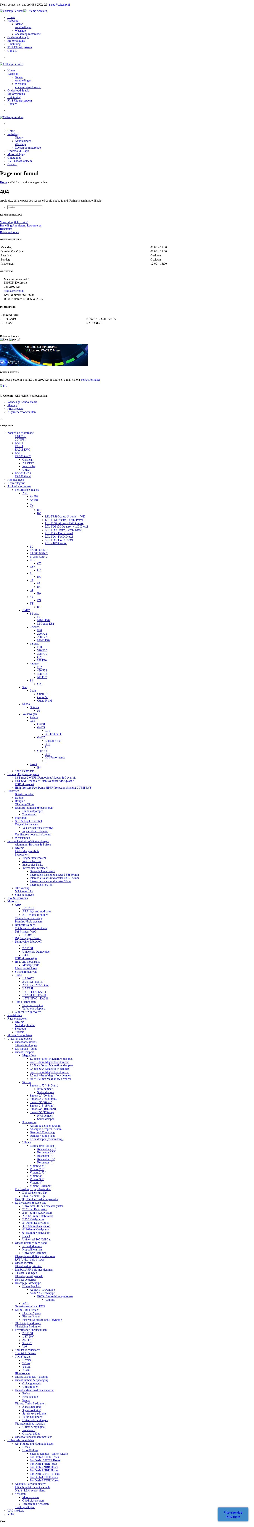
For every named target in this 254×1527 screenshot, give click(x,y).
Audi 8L (50, 1299)
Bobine (19, 797)
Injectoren (21, 817)
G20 (39, 657)
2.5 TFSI (20, 439)
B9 (31, 546)
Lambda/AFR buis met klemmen (34, 1269)
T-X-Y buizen (23, 1356)
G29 (39, 683)
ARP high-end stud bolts (36, 911)
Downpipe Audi (31, 1286)
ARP (18, 904)
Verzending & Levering (14, 222)
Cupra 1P (42, 693)
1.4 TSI (26, 955)
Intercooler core (31, 861)
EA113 (19, 452)
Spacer (26, 1400)
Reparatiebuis (30, 1396)
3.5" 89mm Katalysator (36, 1226)
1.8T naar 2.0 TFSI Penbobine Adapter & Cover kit (45, 777)
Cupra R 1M (44, 700)
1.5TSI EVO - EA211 (35, 998)
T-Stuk (26, 1363)
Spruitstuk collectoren (27, 1349)
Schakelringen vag (26, 971)
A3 (31, 506)
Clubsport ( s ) (53, 740)
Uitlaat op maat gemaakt (29, 1276)
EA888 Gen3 (23, 473)
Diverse (19, 847)
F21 (39, 616)
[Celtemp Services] (23, 10)
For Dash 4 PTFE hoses (44, 1477)
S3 (31, 580)
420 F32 (42, 670)
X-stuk (26, 1370)
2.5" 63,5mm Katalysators (37, 1216)
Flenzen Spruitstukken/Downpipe (42, 1319)
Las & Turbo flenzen (27, 1309)
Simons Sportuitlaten (19, 1035)
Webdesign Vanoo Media (22, 402)
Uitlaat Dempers (24, 1052)
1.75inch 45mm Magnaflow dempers (51, 1058)
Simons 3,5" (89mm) (42, 1105)
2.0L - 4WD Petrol (56, 543)
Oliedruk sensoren (33, 1500)
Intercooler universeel (35, 867)
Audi (25, 493)
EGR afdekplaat (24, 784)
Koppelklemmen (32, 1249)
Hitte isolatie (22, 1373)
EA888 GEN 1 (39, 550)
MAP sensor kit (24, 891)
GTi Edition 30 (53, 734)
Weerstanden (22, 837)
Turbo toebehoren (25, 1001)
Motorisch (13, 901)
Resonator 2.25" (46, 1149)
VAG (25, 1303)
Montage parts (30, 965)
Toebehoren (29, 814)
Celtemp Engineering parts (23, 774)
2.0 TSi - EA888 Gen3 (35, 985)
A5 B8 (34, 499)
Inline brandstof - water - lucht (32, 1487)
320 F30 (42, 650)
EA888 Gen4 (23, 476)
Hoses (26, 1447)
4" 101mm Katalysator (35, 1229)
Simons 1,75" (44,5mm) (44, 1085)
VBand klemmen (32, 1246)
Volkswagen (29, 714)
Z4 (31, 680)
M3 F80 (42, 660)
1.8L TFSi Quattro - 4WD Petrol (64, 519)
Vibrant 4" (36, 1182)
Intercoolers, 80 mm (41, 884)
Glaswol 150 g (31, 1433)
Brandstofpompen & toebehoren (34, 807)
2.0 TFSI (27, 948)
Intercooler (28, 466)
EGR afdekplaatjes (26, 958)
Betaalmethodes (9, 232)
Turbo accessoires (32, 1005)
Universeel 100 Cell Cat (36, 1239)
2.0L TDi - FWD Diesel (59, 533)
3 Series (34, 643)
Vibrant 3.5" (37, 1179)
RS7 (32, 566)
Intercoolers (22, 854)
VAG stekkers (15, 1510)
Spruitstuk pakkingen (34, 1413)
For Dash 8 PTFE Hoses (44, 1457)
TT (31, 603)
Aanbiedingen (23, 27)
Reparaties (6, 228)
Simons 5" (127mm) (42, 1112)
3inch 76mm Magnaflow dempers (49, 1072)
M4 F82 (42, 677)
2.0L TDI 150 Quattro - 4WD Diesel (66, 526)
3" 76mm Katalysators (35, 1222)
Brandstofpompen (32, 811)
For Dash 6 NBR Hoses (44, 1467)
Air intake (28, 462)
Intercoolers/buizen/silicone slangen (28, 841)
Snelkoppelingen (25, 1507)
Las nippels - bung (26, 1048)
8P (38, 509)
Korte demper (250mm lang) (46, 1139)
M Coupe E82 (45, 623)
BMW (26, 610)
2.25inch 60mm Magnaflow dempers (51, 1065)
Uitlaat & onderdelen (19, 1038)
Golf (32, 720)
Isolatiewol (28, 1430)
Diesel (26, 1236)
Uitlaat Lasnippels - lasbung (31, 1376)
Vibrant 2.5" (37, 1169)
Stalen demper (45, 1092)
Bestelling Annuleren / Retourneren (20, 225)
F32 (39, 667)
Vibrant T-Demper (40, 1185)
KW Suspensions (17, 898)
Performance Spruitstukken (31, 1329)
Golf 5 (41, 727)
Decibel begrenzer (25, 1279)
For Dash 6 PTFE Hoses (44, 1480)
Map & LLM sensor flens (30, 1490)
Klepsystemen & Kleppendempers (35, 1256)
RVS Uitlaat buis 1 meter (29, 1259)
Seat (24, 687)
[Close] (1, 419)
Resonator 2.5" (46, 1152)
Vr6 (24, 1346)
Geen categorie (16, 483)
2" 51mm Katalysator (34, 1209)
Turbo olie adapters (33, 1008)
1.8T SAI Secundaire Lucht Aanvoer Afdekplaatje (44, 780)
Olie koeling (22, 888)
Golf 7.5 (42, 750)
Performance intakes (27, 489)
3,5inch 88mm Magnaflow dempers (51, 1075)
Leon (33, 690)
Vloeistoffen (14, 1015)
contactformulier (90, 379)
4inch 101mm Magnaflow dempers (50, 1078)
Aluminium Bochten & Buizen (33, 844)
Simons (26, 1082)
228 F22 (42, 637)
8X (39, 576)
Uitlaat (26, 469)
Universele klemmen (34, 1252)
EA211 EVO (22, 449)
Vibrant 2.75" (38, 1172)
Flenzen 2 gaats (31, 1313)
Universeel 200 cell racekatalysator (42, 1206)
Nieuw (19, 23)
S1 (31, 573)
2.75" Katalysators (33, 1219)
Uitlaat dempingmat (33, 1426)
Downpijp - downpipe (28, 1283)
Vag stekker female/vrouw (37, 827)
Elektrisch (13, 791)
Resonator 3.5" (46, 1159)
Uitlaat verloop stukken (28, 1266)
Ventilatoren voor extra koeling (33, 834)
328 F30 (42, 653)
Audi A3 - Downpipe (42, 1293)
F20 (39, 630)
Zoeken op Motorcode (20, 432)
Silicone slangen (24, 894)
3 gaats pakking (31, 1410)
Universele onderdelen (20, 1440)
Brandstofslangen (25, 924)
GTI (47, 730)
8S (38, 606)
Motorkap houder (25, 1025)
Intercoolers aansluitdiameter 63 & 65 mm (54, 878)
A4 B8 (34, 496)
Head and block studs (27, 961)
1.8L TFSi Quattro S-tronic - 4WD (65, 516)
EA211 (19, 446)
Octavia (34, 707)
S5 (31, 596)
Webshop (20, 30)
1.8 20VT (28, 934)
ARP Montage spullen (35, 914)
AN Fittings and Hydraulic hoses (34, 1443)
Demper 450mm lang (42, 1135)
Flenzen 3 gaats (31, 1316)
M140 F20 (43, 620)
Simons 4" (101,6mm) (43, 1108)
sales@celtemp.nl (59, 4)
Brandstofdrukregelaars (28, 921)
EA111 (19, 442)
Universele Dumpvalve (35, 951)
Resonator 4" (45, 1162)
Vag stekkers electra (26, 824)
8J (31, 503)
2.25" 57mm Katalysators (37, 1212)
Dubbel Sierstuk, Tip (34, 1192)
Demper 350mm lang (42, 1132)
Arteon (34, 717)
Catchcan (27, 459)
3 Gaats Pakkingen (26, 1272)
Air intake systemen (19, 486)
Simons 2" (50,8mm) (42, 1095)
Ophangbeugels (31, 1383)
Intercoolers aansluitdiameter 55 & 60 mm (54, 874)
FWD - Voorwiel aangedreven (55, 1296)
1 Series (34, 613)
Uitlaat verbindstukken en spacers (34, 1390)
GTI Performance (55, 757)
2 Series (34, 627)
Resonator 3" (45, 1155)
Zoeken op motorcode (28, 34)
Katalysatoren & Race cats (30, 1202)
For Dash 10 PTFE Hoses (45, 1460)
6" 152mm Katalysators (36, 1232)
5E (39, 710)
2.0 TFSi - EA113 (33, 981)
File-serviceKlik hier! (233, 1514)
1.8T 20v (20, 436)
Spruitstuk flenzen (25, 1353)
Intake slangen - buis (27, 851)
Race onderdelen (17, 1018)
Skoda (26, 703)
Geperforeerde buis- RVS (30, 1306)
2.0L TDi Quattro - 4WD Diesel (63, 529)
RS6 (32, 560)
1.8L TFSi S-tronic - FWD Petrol (64, 523)
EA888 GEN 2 (39, 553)
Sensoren (20, 1493)
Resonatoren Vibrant (42, 1145)
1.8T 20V (28, 1336)
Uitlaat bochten (24, 1262)
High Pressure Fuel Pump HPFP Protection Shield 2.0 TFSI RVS (53, 787)
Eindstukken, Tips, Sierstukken (33, 1189)
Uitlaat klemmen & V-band (31, 1242)
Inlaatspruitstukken (26, 968)
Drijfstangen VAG (25, 931)
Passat (33, 764)
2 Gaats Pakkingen (26, 1045)
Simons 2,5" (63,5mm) (43, 1098)
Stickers (19, 1031)
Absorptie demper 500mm (45, 1125)
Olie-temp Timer (24, 804)
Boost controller (24, 794)
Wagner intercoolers (34, 857)
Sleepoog (20, 1028)
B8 (39, 767)
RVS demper (44, 1088)
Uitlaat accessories (25, 1042)
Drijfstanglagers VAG (28, 938)
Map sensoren (30, 1497)
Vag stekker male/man (35, 831)
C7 (39, 563)
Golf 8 (41, 724)
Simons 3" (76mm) (41, 1102)
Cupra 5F (42, 697)
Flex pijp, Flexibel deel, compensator (36, 1199)
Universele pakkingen (35, 1420)
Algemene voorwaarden (21, 412)
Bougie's (20, 801)
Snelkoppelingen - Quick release (49, 1453)
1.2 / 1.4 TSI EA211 (34, 995)
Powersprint (29, 1122)
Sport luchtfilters (24, 770)
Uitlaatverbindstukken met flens (33, 1436)
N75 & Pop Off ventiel (28, 821)
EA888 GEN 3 (39, 556)
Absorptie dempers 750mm (46, 1129)
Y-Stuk (26, 1366)
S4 (31, 590)
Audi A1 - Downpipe (42, 1289)
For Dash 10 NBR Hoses (45, 1473)
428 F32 (42, 673)
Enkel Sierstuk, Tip (33, 1196)
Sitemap (12, 405)
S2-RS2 (27, 1343)
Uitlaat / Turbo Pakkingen (30, 1403)
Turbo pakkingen (32, 1416)
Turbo (18, 975)
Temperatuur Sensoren (35, 1503)
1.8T (25, 944)
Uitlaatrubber (30, 1386)
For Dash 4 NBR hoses (43, 1463)
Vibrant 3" (36, 1175)
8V (39, 513)
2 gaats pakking (31, 1406)
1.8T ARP (28, 908)
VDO (10, 1513)
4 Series (34, 663)
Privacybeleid (15, 408)
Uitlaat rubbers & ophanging (31, 1380)
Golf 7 (41, 737)
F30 (39, 647)
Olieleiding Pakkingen (28, 1323)
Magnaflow (29, 1055)
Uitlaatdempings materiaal (30, 1423)
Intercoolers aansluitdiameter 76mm (50, 881)
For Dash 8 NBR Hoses (44, 1470)
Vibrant (26, 1142)
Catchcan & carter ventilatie (31, 928)
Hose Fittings (30, 1450)
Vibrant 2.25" (38, 1165)
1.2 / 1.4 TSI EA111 (34, 991)
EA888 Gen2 (23, 456)
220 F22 (42, 633)
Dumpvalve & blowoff (28, 941)
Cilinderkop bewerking (28, 918)
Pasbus (26, 1393)
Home (3, 182)
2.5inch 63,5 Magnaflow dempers (49, 1068)
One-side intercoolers (42, 871)
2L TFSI (27, 1339)
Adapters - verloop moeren (30, 1483)
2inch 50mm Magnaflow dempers (49, 1062)
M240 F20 (43, 640)
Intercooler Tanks (32, 864)
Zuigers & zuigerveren (28, 1011)
